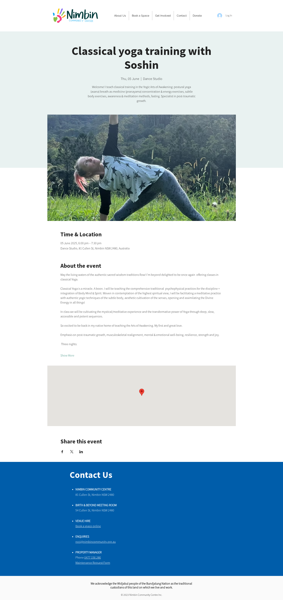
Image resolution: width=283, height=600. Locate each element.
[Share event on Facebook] (62, 451)
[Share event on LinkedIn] (81, 451)
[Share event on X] (72, 451)
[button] (120, 15)
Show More (67, 355)
